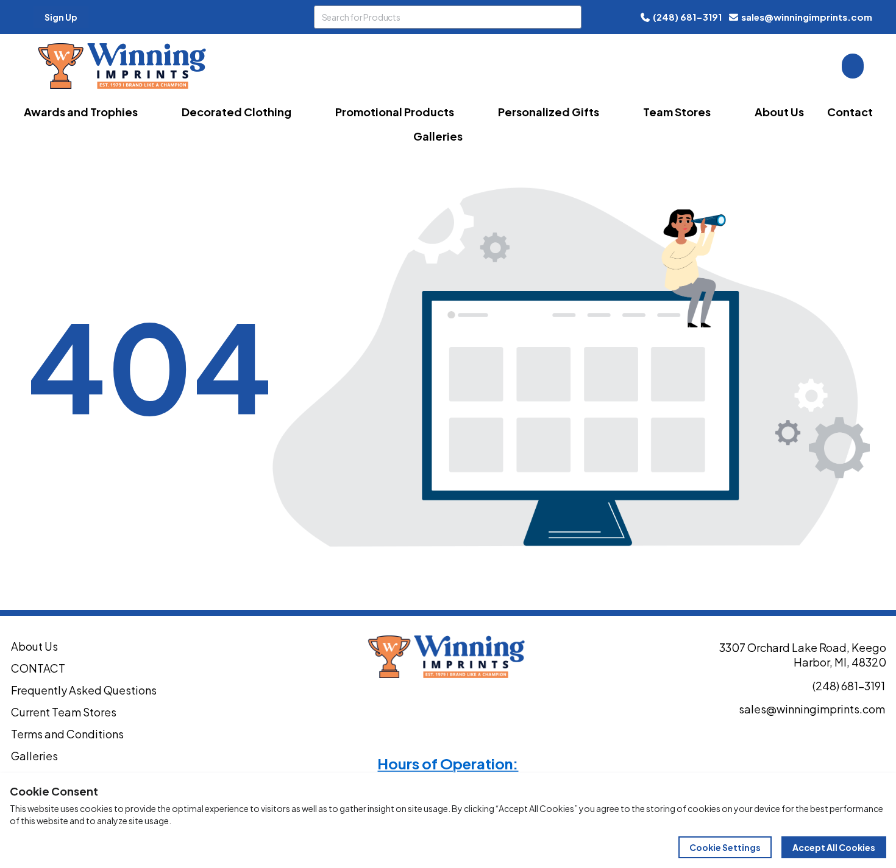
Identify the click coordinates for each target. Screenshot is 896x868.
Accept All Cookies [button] (833, 847)
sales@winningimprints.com (806, 17)
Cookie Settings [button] (725, 847)
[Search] (570, 17)
